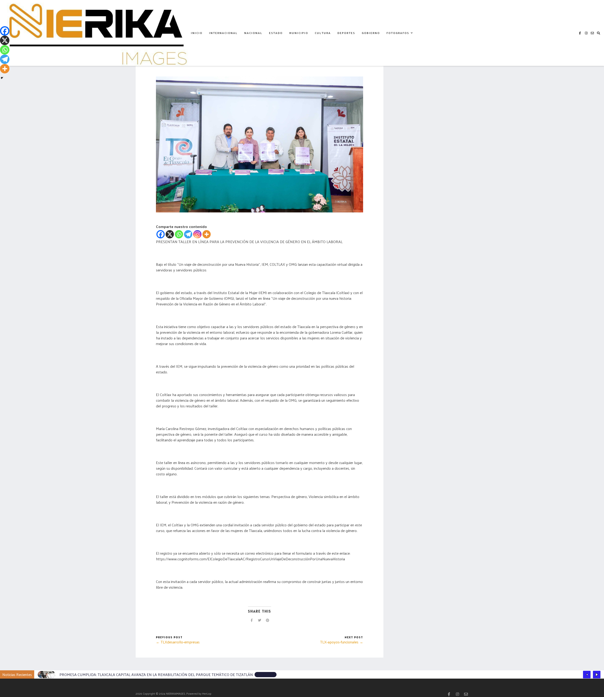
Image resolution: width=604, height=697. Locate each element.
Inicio (196, 32)
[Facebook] (160, 234)
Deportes (346, 32)
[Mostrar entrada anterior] (587, 674)
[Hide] (2, 78)
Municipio (298, 32)
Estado (276, 32)
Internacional (223, 32)
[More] (206, 234)
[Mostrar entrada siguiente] (596, 674)
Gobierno (371, 32)
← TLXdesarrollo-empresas (178, 641)
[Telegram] (188, 234)
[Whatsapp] (179, 234)
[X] (170, 234)
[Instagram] (197, 234)
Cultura (323, 32)
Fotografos (397, 32)
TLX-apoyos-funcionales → (341, 641)
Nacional (253, 32)
